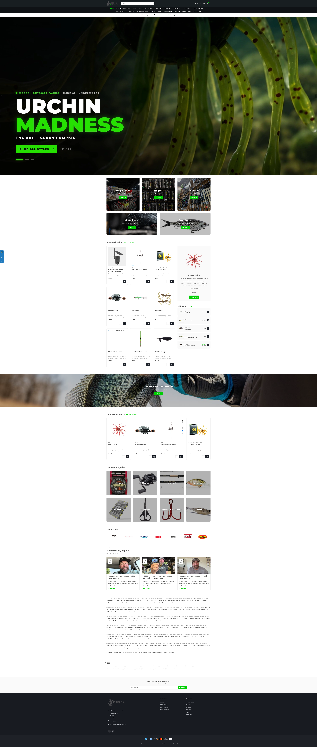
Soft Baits (188, 498)
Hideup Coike (194, 275)
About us (162, 702)
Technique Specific (141, 11)
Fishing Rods (176, 8)
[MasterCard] (161, 739)
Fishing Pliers (120, 665)
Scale (132, 668)
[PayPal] (166, 739)
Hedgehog (159, 310)
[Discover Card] (156, 739)
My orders (188, 704)
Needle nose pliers (111, 668)
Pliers (120, 668)
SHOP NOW (185, 227)
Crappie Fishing (198, 8)
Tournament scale (170, 668)
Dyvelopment (177, 743)
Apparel (167, 8)
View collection (129, 242)
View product (194, 297)
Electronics (131, 11)
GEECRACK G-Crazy (115, 352)
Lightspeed (165, 743)
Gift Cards (177, 11)
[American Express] (146, 739)
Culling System (111, 665)
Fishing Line (158, 8)
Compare (188, 712)
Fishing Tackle (137, 8)
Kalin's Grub (163, 665)
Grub (156, 665)
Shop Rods (194, 197)
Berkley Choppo (160, 352)
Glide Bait (129, 665)
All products (189, 714)
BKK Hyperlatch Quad (139, 269)
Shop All (159, 11)
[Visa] (171, 739)
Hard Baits (189, 471)
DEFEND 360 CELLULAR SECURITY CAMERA (115, 270)
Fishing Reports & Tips (188, 11)
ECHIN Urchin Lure (161, 269)
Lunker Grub (172, 665)
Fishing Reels (187, 8)
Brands (199, 11)
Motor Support (198, 665)
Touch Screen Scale (159, 668)
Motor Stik (189, 665)
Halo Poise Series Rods (139, 352)
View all (189, 306)
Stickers (152, 11)
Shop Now (123, 197)
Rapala (126, 668)
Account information (191, 702)
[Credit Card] (151, 739)
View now (131, 227)
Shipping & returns (164, 707)
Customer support (164, 709)
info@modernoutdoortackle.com (118, 724)
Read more (111, 588)
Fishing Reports (168, 11)
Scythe (138, 668)
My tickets (188, 707)
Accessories (148, 8)
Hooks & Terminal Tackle (123, 8)
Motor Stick (181, 665)
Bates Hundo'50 (113, 310)
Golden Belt (137, 665)
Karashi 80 (135, 310)
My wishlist (188, 709)
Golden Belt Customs (147, 665)
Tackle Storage (120, 11)
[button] (1, 96)
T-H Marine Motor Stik (147, 668)
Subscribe (183, 687)
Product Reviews (2, 257)
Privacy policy (163, 704)
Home (112, 8)
